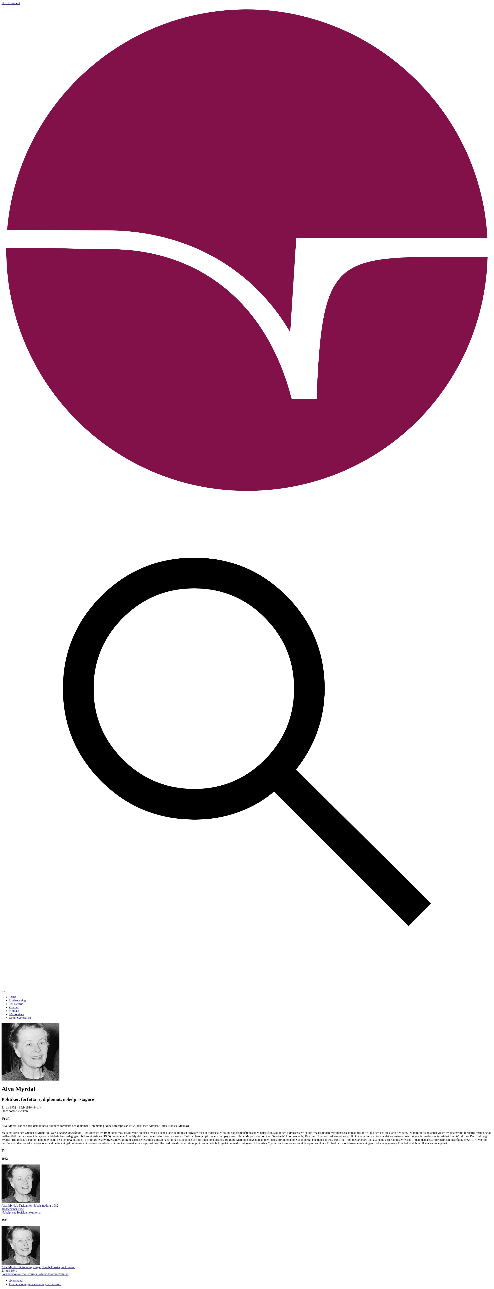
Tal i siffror (16, 1003)
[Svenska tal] (247, 495)
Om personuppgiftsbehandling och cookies (35, 1284)
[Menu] (3, 991)
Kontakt (14, 1010)
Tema (12, 997)
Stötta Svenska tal (20, 1017)
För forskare (16, 1014)
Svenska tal (16, 1280)
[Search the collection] (247, 986)
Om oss (14, 1007)
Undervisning (17, 1000)
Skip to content (11, 3)
